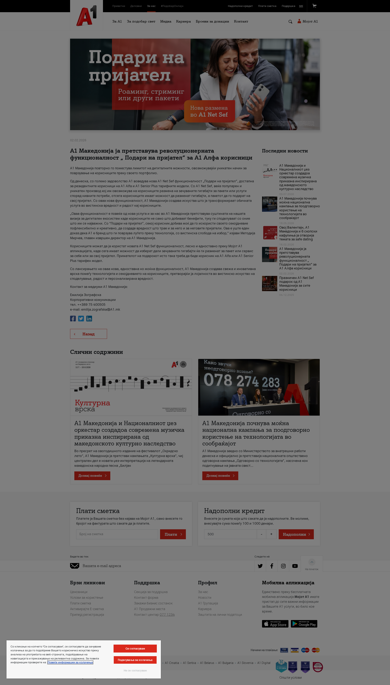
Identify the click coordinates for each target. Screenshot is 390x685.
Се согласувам (135, 648)
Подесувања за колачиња (135, 659)
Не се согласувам (135, 670)
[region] (83, 659)
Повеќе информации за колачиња (70, 662)
